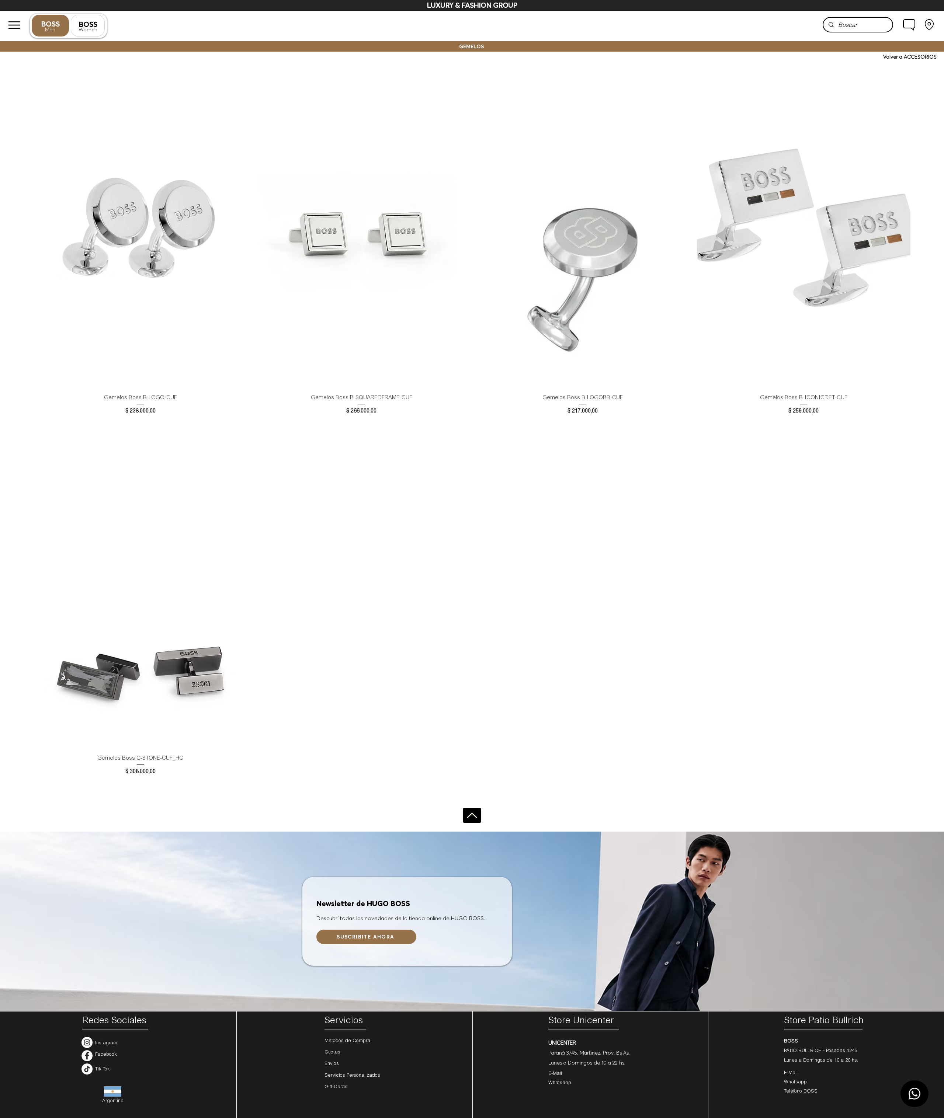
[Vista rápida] (140, 228)
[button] (909, 24)
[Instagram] (87, 1042)
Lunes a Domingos (805, 1060)
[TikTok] (87, 1069)
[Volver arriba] (472, 815)
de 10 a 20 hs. (842, 1060)
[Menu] (14, 25)
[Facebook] (87, 1055)
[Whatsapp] (914, 1093)
